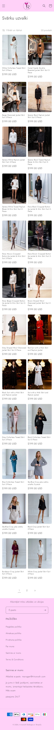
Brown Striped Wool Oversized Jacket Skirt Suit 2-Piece (39, 303)
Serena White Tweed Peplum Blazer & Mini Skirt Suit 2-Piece (13, 209)
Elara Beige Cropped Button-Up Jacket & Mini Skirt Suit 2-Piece (14, 303)
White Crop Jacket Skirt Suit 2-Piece (39, 573)
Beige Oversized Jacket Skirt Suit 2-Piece (13, 116)
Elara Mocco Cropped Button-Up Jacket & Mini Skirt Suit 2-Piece (13, 256)
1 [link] (19, 590)
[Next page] (35, 590)
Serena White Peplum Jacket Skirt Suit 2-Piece (13, 161)
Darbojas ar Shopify (34, 724)
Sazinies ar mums (13, 652)
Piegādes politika (13, 626)
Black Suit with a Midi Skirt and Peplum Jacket (13, 394)
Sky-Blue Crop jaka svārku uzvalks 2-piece (38, 483)
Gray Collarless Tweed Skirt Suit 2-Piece (13, 438)
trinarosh (22, 724)
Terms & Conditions (15, 659)
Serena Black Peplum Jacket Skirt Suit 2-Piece (39, 116)
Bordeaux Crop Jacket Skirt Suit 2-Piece (13, 573)
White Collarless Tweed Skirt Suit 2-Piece (13, 69)
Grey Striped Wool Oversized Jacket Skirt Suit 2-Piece (14, 349)
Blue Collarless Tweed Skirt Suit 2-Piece (13, 483)
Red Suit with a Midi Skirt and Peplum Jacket (38, 349)
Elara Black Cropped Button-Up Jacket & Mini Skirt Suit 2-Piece (39, 209)
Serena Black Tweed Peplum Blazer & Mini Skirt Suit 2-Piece (39, 162)
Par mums (10, 646)
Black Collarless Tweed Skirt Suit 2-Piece (39, 438)
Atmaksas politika (13, 633)
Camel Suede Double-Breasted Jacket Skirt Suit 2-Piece (39, 70)
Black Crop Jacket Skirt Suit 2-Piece (39, 528)
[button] (3, 6)
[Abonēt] (45, 610)
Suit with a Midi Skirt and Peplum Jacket (38, 394)
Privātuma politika (13, 639)
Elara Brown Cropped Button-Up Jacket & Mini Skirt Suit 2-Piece (39, 256)
